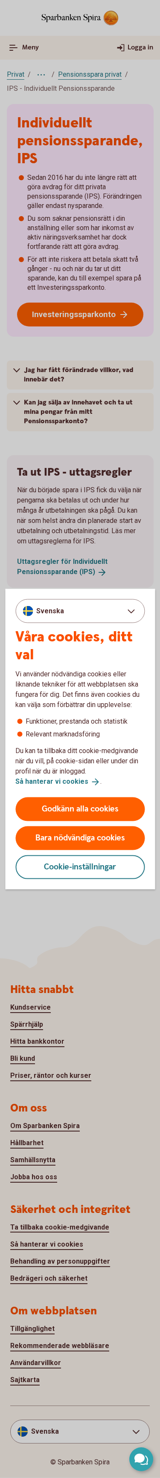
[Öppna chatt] (141, 1459)
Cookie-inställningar (80, 866)
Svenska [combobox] (50, 611)
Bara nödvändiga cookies (80, 837)
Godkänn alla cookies (80, 808)
